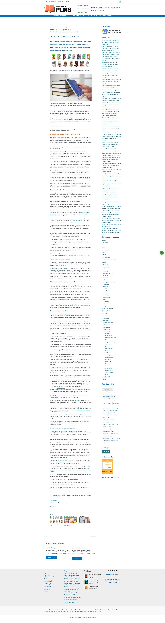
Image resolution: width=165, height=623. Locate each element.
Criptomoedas (108, 335)
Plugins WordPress (106, 320)
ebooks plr (105, 410)
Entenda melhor (61, 388)
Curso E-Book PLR (106, 250)
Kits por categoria (106, 267)
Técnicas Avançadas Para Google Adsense (111, 151)
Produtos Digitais (106, 327)
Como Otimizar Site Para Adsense (109, 87)
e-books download (106, 398)
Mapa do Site (47, 589)
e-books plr (114, 398)
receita (113, 438)
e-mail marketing (113, 401)
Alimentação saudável (107, 387)
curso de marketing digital (107, 389)
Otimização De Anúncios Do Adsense (110, 142)
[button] (162, 253)
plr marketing (114, 428)
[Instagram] (112, 570)
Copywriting (107, 329)
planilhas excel (111, 424)
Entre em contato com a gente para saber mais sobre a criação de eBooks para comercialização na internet (70, 470)
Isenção (45, 578)
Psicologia (106, 295)
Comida (106, 275)
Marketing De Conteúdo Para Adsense (110, 117)
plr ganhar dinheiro (106, 428)
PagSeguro (77, 400)
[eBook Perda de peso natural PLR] (56, 519)
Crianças (106, 277)
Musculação (108, 359)
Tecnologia (106, 301)
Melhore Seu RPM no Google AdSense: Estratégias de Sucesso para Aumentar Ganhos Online (111, 42)
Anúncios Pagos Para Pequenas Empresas (111, 163)
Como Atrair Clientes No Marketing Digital (111, 173)
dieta (114, 391)
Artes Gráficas (105, 242)
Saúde (106, 374)
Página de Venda (105, 315)
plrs (113, 431)
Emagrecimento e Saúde (109, 282)
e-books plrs (105, 401)
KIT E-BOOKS (107, 376)
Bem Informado (72, 611)
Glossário (46, 591)
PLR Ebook (105, 609)
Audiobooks (104, 245)
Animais (106, 271)
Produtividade (108, 361)
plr (117, 424)
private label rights (114, 433)
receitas (118, 438)
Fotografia (104, 262)
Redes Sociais (108, 368)
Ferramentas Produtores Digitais (109, 259)
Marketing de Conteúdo (107, 308)
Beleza (103, 247)
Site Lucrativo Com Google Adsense (110, 144)
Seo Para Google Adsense (108, 146)
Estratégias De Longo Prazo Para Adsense (111, 102)
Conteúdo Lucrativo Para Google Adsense (111, 90)
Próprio (51, 609)
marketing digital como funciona (108, 419)
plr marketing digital (106, 431)
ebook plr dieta (116, 403)
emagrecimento (112, 412)
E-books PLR (107, 331)
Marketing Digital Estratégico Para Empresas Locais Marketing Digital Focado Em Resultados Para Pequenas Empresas (111, 230)
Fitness (107, 346)
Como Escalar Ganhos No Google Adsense (111, 79)
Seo (105, 299)
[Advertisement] (106, 500)
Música (105, 293)
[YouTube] (116, 570)
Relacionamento (107, 297)
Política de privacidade (49, 576)
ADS (105, 269)
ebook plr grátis (116, 408)
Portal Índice (59, 611)
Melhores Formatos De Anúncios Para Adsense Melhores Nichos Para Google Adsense (111, 128)
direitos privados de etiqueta (108, 394)
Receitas (107, 366)
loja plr (109, 415)
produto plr (105, 435)
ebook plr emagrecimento (107, 405)
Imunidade (106, 284)
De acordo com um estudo (56, 233)
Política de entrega (48, 581)
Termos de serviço (48, 580)
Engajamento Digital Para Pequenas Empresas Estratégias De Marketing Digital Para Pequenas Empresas (110, 190)
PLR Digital (96, 609)
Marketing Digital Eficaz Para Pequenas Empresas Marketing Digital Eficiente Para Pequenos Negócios (111, 220)
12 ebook (104, 240)
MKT (100, 611)
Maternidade (105, 313)
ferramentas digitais (77, 220)
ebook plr (109, 403)
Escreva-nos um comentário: (108, 465)
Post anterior (47, 536)
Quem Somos (47, 575)
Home (45, 573)
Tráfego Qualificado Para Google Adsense (111, 153)
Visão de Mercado (94, 611)
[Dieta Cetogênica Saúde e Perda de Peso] (70, 519)
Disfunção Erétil (105, 254)
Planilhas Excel (105, 318)
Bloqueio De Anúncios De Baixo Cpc (110, 68)
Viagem (106, 303)
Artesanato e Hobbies (109, 273)
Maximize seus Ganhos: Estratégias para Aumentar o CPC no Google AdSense (72, 585)
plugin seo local (105, 433)
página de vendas (106, 438)
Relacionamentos (109, 370)
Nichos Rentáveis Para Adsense (109, 132)
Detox (103, 252)
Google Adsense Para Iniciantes (109, 115)
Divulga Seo (86, 611)
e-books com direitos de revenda (109, 396)
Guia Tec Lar (65, 611)
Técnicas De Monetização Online (109, 148)
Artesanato (107, 333)
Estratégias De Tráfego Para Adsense (110, 100)
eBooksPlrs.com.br (60, 462)
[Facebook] (108, 570)
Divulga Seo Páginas (108, 322)
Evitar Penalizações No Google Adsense (111, 111)
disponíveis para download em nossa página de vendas (78, 118)
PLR (101, 609)
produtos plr (111, 435)
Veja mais (68, 392)
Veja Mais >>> (51, 557)
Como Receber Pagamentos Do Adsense (111, 85)
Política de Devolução (49, 586)
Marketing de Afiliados (110, 355)
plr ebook (104, 426)
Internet (106, 286)
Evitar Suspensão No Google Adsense (110, 109)
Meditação (106, 290)
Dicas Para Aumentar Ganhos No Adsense (111, 98)
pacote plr (104, 424)
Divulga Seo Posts (108, 324)
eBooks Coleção (51, 548)
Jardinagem (108, 352)
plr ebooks (110, 426)
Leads (105, 288)
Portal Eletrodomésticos (49, 611)
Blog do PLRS (47, 584)
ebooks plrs (105, 412)
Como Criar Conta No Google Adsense (110, 70)
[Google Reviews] (114, 570)
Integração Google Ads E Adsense (109, 113)
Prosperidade (108, 363)
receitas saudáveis (114, 440)
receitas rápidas (106, 440)
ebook (104, 403)
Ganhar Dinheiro (109, 348)
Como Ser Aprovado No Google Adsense (111, 92)
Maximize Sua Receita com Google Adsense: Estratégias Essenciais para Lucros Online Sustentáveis (110, 48)
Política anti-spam (48, 583)
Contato (45, 588)
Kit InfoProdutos (105, 264)
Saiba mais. (81, 383)
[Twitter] (110, 570)
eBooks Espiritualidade (79, 548)
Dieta (106, 339)
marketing (115, 415)
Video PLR (104, 379)
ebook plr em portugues (107, 408)
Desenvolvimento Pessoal (111, 337)
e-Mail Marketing (106, 257)
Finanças (107, 344)
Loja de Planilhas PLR (113, 609)
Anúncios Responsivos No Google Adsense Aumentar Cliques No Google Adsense (110, 58)
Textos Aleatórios (110, 574)
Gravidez (107, 350)
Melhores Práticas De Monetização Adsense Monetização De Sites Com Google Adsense (110, 122)
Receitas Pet (80, 611)
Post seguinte (94, 536)
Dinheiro (106, 279)
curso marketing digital (107, 391)
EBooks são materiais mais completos (58, 268)
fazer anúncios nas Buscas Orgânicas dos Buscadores (78, 415)
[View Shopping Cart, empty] (120, 2)
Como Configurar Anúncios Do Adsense (111, 73)
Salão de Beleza (109, 372)
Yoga (105, 306)
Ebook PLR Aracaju (82, 524)
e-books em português (63, 197)
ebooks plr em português (113, 410)
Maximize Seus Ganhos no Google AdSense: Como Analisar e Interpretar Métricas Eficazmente (110, 64)
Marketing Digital (106, 310)
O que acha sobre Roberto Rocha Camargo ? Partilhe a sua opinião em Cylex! (107, 471)
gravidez (104, 415)
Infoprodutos (90, 609)
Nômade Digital (74, 609)
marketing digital (106, 417)
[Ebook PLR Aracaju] (84, 519)
